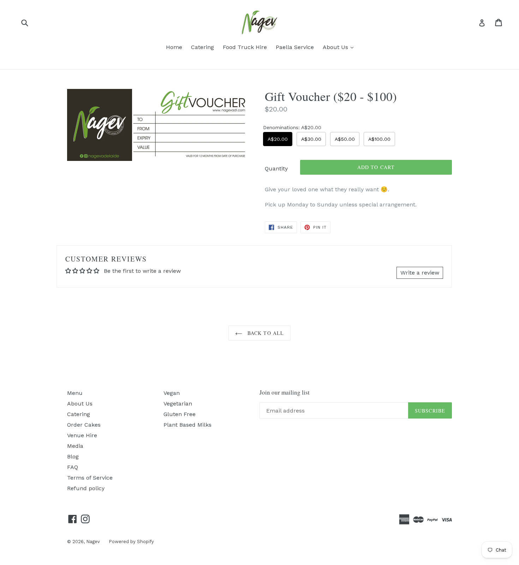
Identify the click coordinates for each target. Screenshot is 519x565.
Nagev (93, 541)
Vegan (171, 393)
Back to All (265, 333)
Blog (73, 456)
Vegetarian (177, 403)
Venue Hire (82, 435)
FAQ (72, 467)
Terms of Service (90, 477)
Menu (75, 393)
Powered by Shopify (131, 541)
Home (174, 47)
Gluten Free (179, 414)
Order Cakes (84, 424)
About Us (340, 46)
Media (75, 446)
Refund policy (86, 488)
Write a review (419, 272)
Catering (202, 47)
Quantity (276, 168)
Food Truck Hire (245, 47)
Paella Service (295, 47)
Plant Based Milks (187, 424)
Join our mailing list (285, 392)
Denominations (292, 127)
